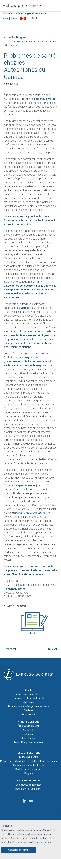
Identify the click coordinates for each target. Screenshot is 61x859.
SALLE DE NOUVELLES (29, 780)
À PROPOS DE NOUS (28, 722)
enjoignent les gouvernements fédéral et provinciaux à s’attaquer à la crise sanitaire (28, 361)
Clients (28, 690)
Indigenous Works (44, 98)
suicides (24, 307)
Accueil (8, 37)
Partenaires (29, 734)
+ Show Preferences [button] (22, 5)
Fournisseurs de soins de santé (28, 698)
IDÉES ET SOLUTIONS (28, 753)
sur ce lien (45, 842)
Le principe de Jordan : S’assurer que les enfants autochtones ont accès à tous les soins (29, 220)
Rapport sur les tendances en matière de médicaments (28, 761)
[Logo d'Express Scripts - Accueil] (28, 674)
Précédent (10, 648)
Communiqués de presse (28, 784)
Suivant (52, 648)
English (36, 18)
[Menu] (5, 26)
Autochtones (28, 738)
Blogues (21, 37)
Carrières (28, 710)
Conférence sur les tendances (28, 765)
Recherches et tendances (28, 769)
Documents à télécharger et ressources (25, 13)
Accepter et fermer (18, 849)
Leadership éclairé (28, 757)
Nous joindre (10, 18)
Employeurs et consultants (28, 694)
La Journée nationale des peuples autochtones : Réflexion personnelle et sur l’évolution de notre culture (30, 570)
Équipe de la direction (29, 726)
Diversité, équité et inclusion (28, 742)
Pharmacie (28, 702)
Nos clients (28, 730)
